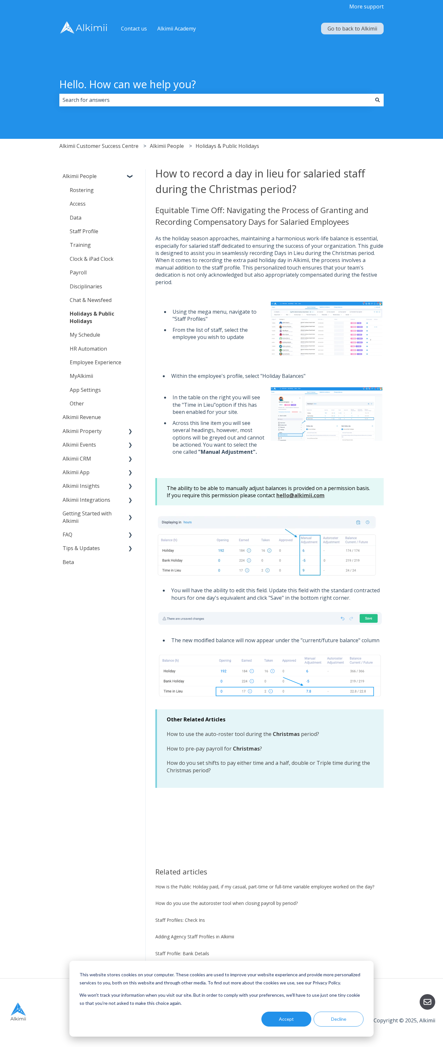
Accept (286, 1019)
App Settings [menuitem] (85, 389)
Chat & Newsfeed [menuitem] (91, 300)
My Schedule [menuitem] (85, 334)
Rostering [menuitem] (82, 190)
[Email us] (427, 1002)
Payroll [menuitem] (78, 272)
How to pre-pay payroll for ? (214, 748)
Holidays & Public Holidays (227, 146)
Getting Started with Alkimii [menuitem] (87, 517)
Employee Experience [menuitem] (95, 362)
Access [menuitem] (78, 203)
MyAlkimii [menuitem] (81, 375)
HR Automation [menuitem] (88, 348)
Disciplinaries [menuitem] (86, 286)
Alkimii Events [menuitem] (79, 444)
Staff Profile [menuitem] (84, 231)
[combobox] (215, 100)
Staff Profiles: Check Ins (180, 920)
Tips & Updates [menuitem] (81, 548)
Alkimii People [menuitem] (80, 176)
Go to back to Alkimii (352, 28)
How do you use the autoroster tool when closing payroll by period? (227, 903)
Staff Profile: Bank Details (182, 953)
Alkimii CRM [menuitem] (77, 458)
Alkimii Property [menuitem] (82, 431)
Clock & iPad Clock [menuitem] (92, 258)
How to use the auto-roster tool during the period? (243, 734)
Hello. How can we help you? (127, 84)
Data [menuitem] (75, 217)
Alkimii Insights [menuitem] (81, 485)
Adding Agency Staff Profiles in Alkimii (194, 936)
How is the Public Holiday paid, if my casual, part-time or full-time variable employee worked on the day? (264, 887)
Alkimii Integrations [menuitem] (86, 499)
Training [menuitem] (80, 244)
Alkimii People (167, 146)
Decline (338, 1019)
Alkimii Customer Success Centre (98, 146)
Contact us (134, 28)
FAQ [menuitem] (67, 534)
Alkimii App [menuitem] (76, 472)
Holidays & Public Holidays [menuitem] (92, 317)
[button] (130, 176)
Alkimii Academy (176, 28)
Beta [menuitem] (68, 562)
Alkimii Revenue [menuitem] (82, 417)
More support (366, 6)
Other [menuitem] (77, 403)
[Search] (377, 100)
